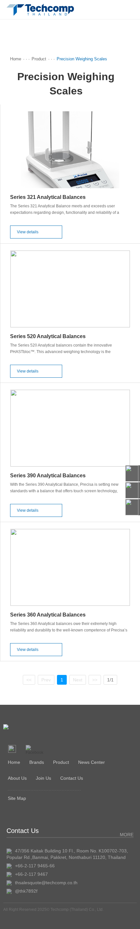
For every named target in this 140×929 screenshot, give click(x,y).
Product (39, 58)
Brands (36, 762)
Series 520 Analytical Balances (48, 336)
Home (15, 58)
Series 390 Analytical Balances (48, 475)
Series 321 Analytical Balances (48, 197)
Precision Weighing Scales (82, 58)
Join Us (43, 778)
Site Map (17, 798)
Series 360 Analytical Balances (48, 614)
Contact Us (71, 778)
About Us (17, 778)
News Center (91, 762)
